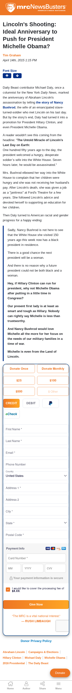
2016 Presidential (14, 663)
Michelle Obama (54, 657)
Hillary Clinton (12, 657)
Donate (60, 673)
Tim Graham (12, 55)
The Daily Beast (38, 663)
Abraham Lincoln (14, 652)
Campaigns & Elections (43, 652)
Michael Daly (33, 657)
